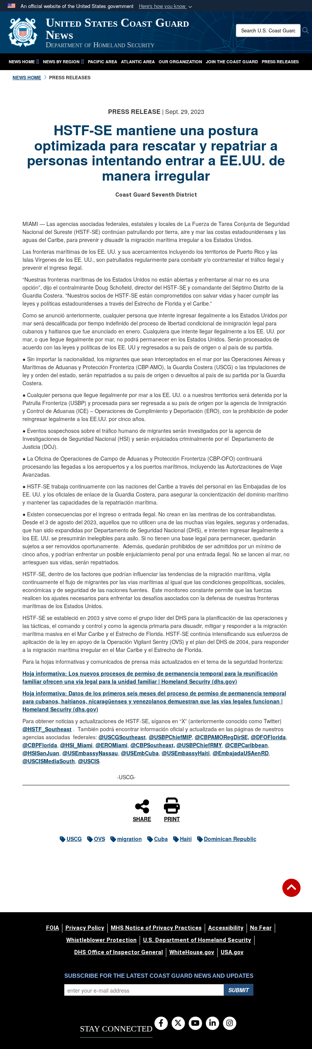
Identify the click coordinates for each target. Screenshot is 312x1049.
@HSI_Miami (76, 745)
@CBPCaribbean (246, 745)
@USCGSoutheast (122, 737)
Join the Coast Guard (232, 61)
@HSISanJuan (40, 753)
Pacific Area (102, 61)
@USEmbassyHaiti (186, 753)
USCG (74, 838)
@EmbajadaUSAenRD (241, 753)
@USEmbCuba (140, 753)
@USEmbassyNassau (90, 753)
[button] (166, 6)
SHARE (142, 818)
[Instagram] (229, 1023)
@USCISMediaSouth (48, 761)
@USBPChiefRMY (199, 745)
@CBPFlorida (39, 745)
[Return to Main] (291, 892)
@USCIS (88, 761)
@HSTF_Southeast (47, 729)
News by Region (61, 61)
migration (129, 838)
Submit (238, 990)
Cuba (161, 838)
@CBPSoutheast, (153, 745)
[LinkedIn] (212, 1023)
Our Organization (180, 61)
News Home (22, 61)
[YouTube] (195, 1023)
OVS (99, 838)
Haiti (186, 838)
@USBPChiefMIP (170, 737)
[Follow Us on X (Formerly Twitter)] (178, 1023)
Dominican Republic (230, 838)
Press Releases (280, 61)
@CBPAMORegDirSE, (222, 737)
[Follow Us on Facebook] (161, 1023)
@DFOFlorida (268, 737)
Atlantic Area (138, 61)
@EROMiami (111, 745)
